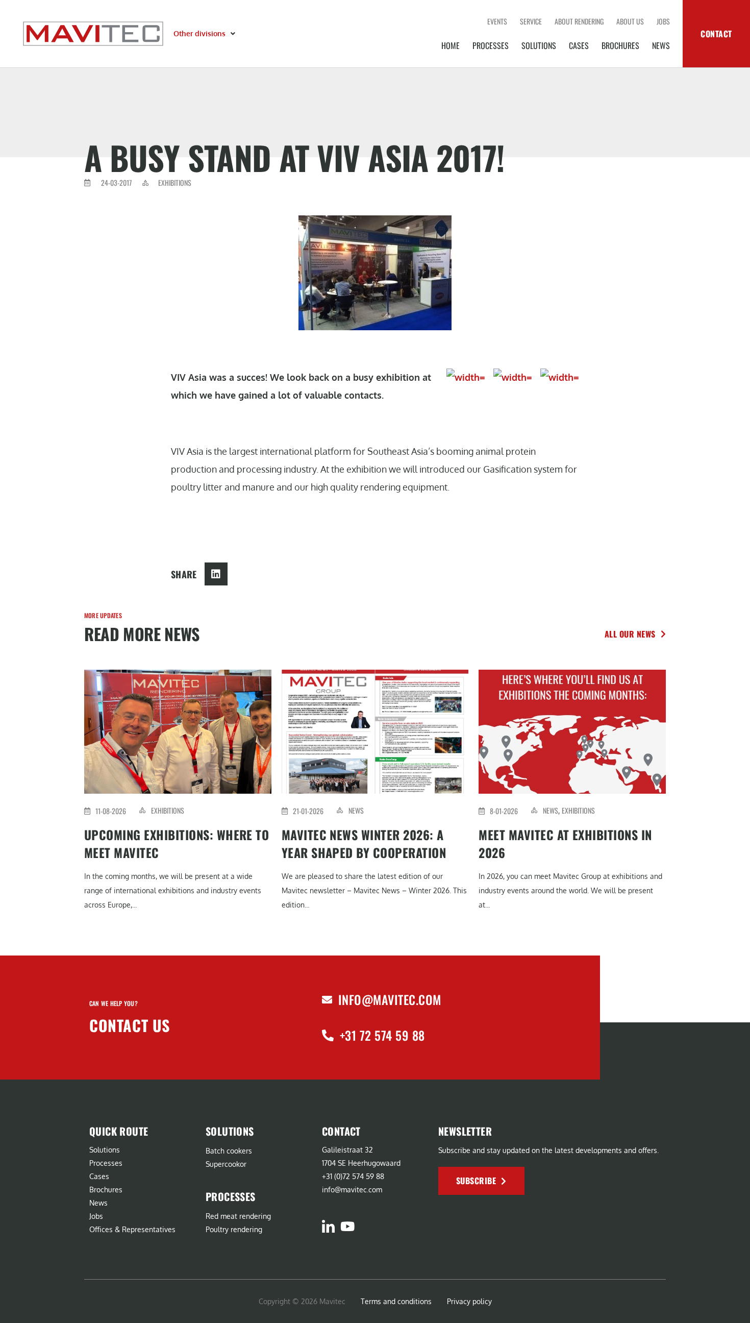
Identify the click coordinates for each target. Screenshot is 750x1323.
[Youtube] (347, 1226)
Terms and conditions (396, 1301)
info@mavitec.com (389, 999)
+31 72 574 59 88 (382, 1035)
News (661, 45)
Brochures (620, 45)
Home (450, 45)
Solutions (538, 45)
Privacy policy (469, 1301)
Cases (579, 45)
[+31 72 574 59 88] (328, 1035)
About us (630, 21)
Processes (490, 45)
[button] (205, 33)
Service (531, 21)
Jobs (663, 21)
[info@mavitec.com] (327, 1000)
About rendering (579, 21)
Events (497, 21)
